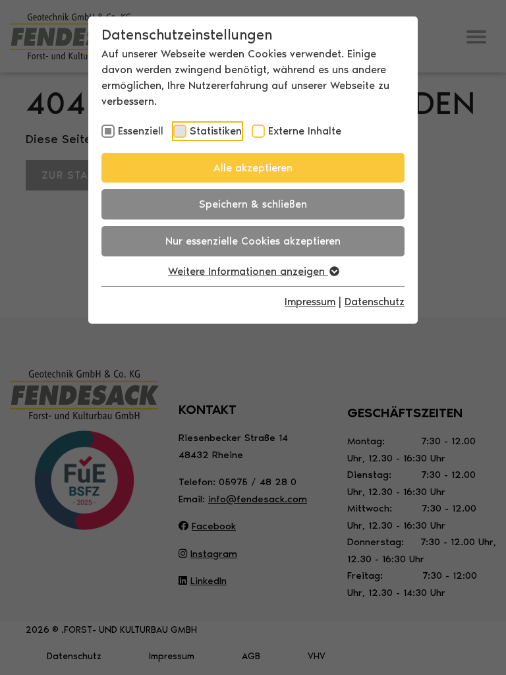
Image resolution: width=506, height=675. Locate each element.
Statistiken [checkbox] (216, 131)
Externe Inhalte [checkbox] (304, 131)
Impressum (310, 301)
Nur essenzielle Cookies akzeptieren (253, 241)
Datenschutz (375, 301)
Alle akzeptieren (253, 167)
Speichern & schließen (253, 204)
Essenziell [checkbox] (140, 131)
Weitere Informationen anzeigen (248, 271)
